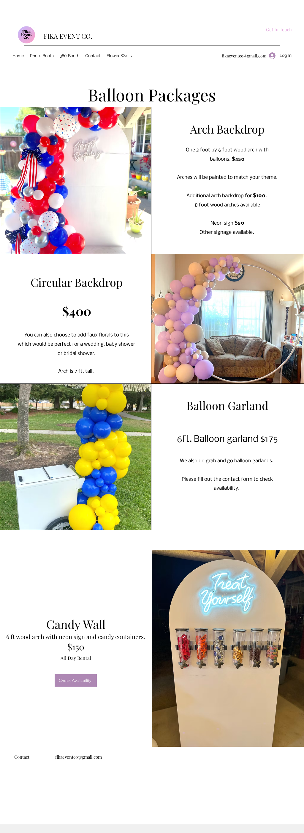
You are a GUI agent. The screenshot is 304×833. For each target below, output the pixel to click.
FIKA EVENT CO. (68, 36)
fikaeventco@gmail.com (244, 56)
